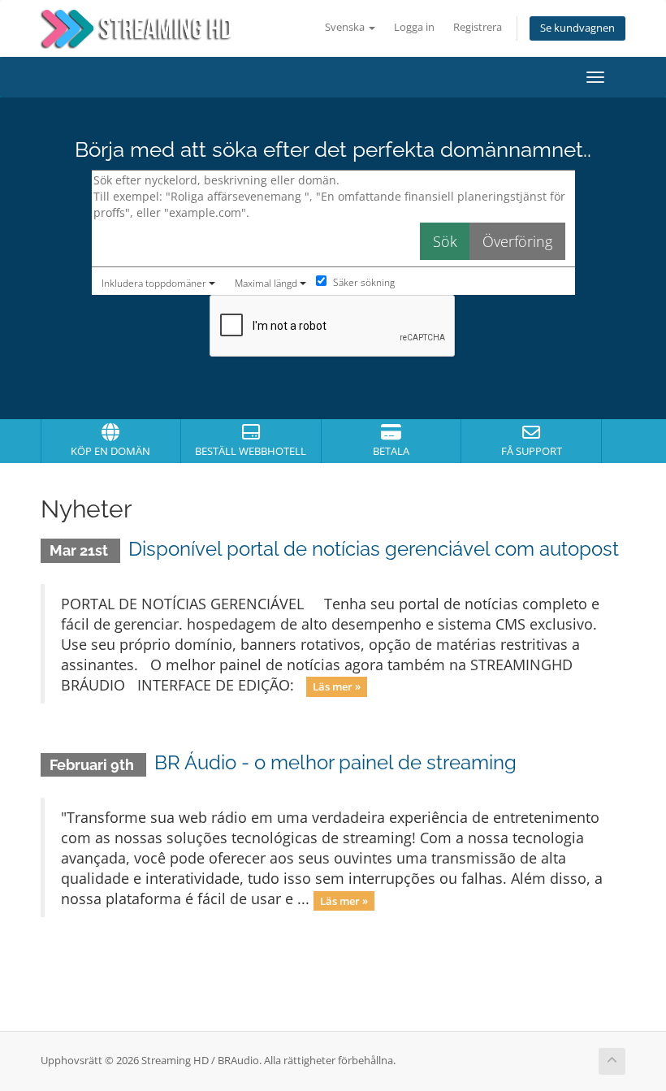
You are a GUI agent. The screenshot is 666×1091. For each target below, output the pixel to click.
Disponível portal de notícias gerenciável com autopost (373, 549)
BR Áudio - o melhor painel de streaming (335, 762)
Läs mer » (337, 686)
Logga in (414, 27)
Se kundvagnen (577, 28)
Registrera (477, 27)
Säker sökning (363, 282)
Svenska (346, 27)
